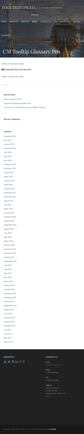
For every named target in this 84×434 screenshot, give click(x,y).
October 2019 (9, 257)
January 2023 (9, 181)
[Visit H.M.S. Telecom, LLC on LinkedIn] (16, 362)
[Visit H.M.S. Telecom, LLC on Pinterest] (13, 362)
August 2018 (9, 310)
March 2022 (8, 185)
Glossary (5, 35)
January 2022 (9, 189)
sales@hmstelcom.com (54, 365)
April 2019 (8, 277)
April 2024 (8, 160)
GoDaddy (53, 429)
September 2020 (10, 225)
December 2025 (10, 136)
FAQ (55, 21)
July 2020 (7, 233)
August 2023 (9, 173)
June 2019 (8, 269)
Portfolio (65, 21)
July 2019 (7, 265)
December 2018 (10, 294)
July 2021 (7, 205)
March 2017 (8, 342)
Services (25, 21)
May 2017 (8, 338)
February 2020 (9, 245)
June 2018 (8, 314)
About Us (14, 21)
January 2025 (9, 144)
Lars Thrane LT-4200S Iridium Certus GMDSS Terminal (25, 107)
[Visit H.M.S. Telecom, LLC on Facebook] (24, 362)
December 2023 (10, 164)
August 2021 (9, 201)
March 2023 (8, 177)
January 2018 (9, 322)
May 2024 (8, 156)
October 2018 (9, 302)
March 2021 (8, 209)
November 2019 (10, 253)
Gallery (76, 21)
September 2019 (10, 261)
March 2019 (8, 281)
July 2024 (7, 152)
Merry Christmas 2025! (12, 99)
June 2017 (8, 334)
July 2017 (7, 330)
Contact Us (45, 21)
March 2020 (8, 241)
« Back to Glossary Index (12, 63)
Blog (34, 21)
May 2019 (8, 273)
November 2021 (10, 197)
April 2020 (8, 237)
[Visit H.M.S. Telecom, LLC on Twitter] (9, 362)
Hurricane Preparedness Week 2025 (17, 103)
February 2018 (9, 318)
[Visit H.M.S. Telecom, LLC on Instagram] (20, 362)
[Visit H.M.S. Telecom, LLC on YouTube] (5, 362)
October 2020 (9, 221)
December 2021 (10, 193)
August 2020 (9, 229)
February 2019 (9, 285)
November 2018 (10, 298)
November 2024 (10, 148)
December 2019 (10, 249)
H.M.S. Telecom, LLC (19, 7)
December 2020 (10, 217)
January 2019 (9, 289)
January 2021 (9, 213)
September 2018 (10, 306)
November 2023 (10, 168)
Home (4, 21)
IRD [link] (2, 69)
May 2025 (8, 140)
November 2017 (10, 326)
